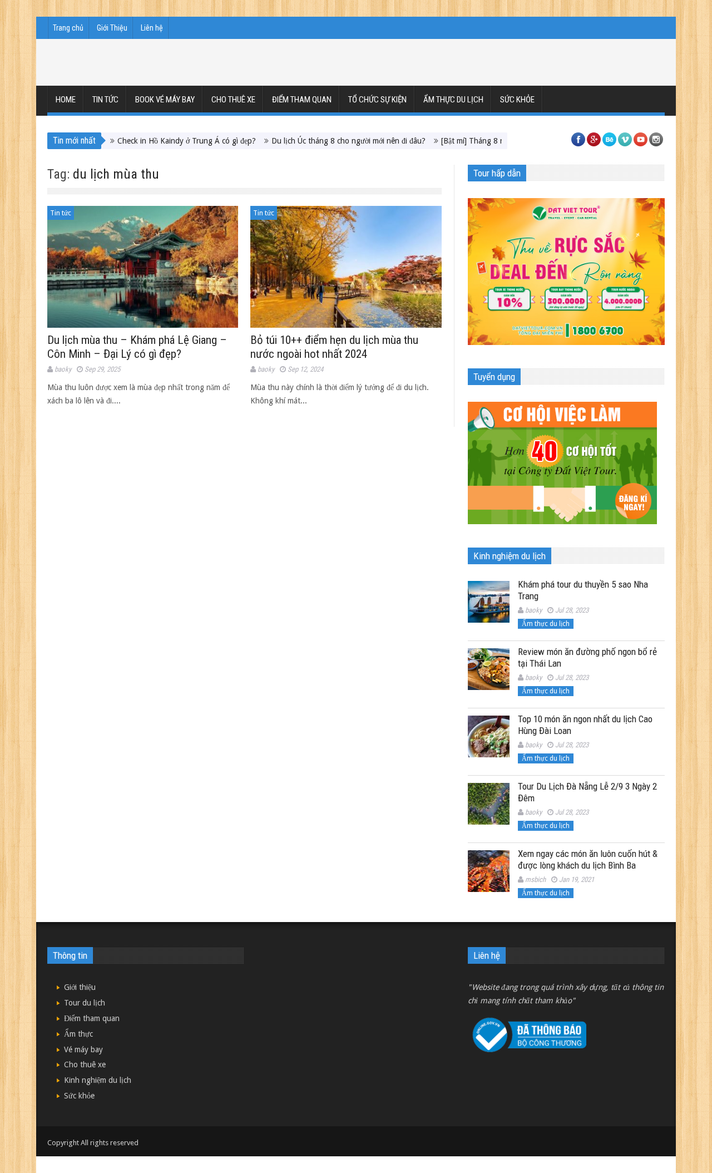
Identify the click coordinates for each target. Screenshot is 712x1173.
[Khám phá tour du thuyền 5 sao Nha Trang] (489, 602)
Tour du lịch (84, 1002)
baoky (63, 369)
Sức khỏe (517, 100)
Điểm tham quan (302, 100)
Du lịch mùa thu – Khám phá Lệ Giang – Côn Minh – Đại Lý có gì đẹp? (137, 347)
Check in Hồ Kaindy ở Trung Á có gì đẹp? (159, 140)
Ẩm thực (78, 1033)
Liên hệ (152, 27)
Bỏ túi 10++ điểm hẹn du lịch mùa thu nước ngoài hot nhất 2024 (334, 347)
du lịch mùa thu (116, 174)
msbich (535, 879)
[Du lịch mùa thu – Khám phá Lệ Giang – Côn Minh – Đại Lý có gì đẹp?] (142, 267)
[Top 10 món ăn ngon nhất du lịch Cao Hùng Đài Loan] (489, 736)
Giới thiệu (80, 987)
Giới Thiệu (112, 27)
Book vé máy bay (165, 100)
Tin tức (105, 100)
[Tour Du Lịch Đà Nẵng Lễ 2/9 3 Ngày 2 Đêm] (489, 804)
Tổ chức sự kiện (377, 100)
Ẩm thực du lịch (453, 100)
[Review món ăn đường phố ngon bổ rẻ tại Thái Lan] (489, 669)
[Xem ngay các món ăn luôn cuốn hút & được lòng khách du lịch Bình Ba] (489, 871)
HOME (66, 100)
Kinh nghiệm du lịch (97, 1080)
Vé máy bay (83, 1049)
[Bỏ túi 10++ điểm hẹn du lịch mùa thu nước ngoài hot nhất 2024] (345, 267)
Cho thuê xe (233, 100)
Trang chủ (68, 27)
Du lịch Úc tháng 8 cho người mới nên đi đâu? (321, 140)
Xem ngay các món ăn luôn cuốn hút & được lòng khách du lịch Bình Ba (587, 859)
